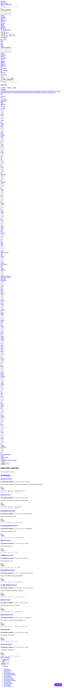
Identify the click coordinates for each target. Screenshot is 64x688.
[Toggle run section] (2, 410)
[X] (10, 30)
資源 (2, 46)
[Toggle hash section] (2, 247)
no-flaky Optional (56, 91)
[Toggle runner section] (2, 354)
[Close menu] (5, 39)
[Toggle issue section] (2, 170)
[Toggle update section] (2, 307)
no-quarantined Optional (38, 91)
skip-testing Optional (6, 92)
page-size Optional (35, 92)
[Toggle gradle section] (2, 192)
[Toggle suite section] (2, 427)
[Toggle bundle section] (2, 206)
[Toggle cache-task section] (2, 177)
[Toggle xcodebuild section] (2, 450)
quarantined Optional (27, 91)
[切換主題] (3, 32)
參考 (2, 44)
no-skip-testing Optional (17, 92)
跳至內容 (3, 1)
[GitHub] (2, 30)
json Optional (43, 92)
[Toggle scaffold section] (2, 361)
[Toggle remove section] (2, 296)
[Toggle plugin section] (2, 317)
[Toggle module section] (2, 419)
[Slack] (6, 30)
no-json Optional (51, 92)
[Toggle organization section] (2, 283)
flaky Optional (48, 91)
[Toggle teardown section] (2, 379)
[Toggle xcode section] (2, 148)
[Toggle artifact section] (2, 215)
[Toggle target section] (2, 154)
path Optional (18, 91)
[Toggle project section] (2, 329)
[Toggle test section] (2, 388)
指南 (2, 41)
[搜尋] (10, 35)
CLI (2, 42)
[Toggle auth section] (2, 129)
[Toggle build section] (2, 139)
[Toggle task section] (2, 198)
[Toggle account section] (2, 111)
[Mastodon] (4, 30)
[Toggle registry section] (2, 342)
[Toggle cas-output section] (2, 185)
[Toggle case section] (2, 399)
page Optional (27, 92)
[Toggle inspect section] (2, 259)
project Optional (10, 91)
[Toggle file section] (2, 162)
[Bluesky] (8, 30)
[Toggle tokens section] (2, 117)
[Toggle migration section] (2, 273)
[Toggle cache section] (2, 222)
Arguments (3, 91)
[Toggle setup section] (2, 369)
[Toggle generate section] (2, 236)
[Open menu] (14, 35)
